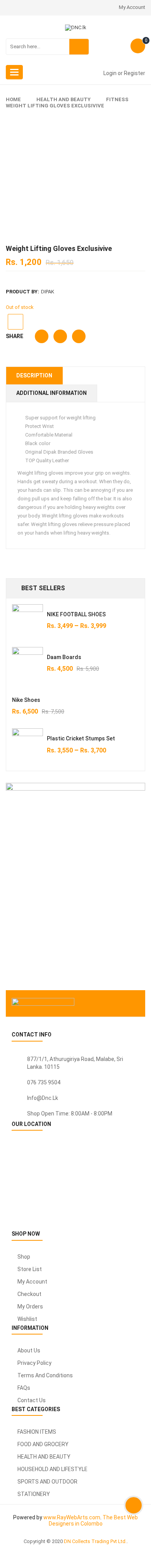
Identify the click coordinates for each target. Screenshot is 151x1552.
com (94, 1517)
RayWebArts (72, 1517)
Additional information (51, 393)
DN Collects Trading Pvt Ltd (94, 1541)
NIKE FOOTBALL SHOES (76, 614)
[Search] (79, 46)
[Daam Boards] (27, 662)
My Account (132, 7)
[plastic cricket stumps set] (27, 749)
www (49, 1517)
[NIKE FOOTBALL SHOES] (27, 619)
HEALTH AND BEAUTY (63, 99)
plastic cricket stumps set (81, 738)
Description (34, 375)
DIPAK (47, 292)
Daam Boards (64, 657)
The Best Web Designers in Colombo (93, 1520)
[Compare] (15, 322)
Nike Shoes (26, 700)
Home (13, 99)
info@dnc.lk (42, 1098)
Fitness (117, 99)
